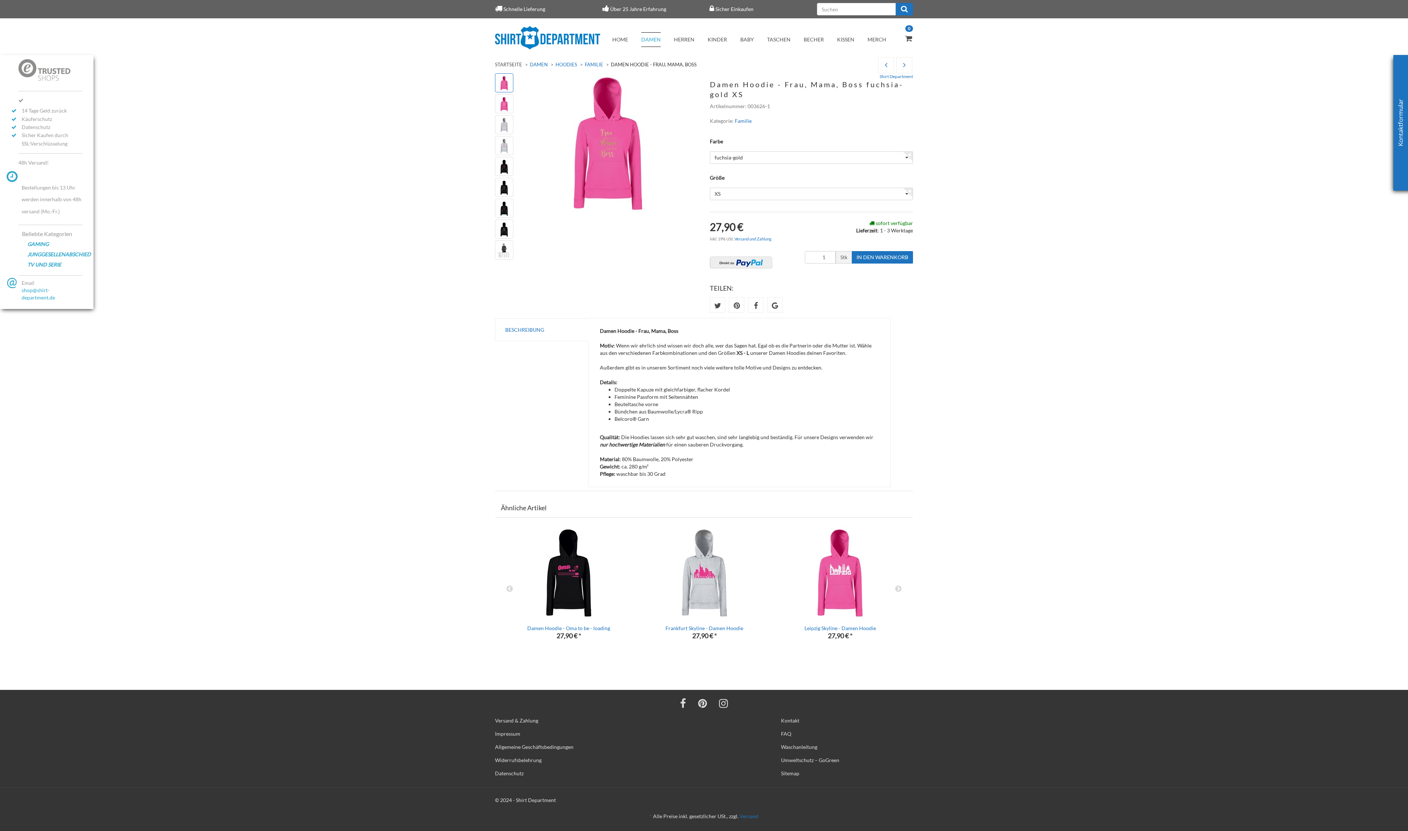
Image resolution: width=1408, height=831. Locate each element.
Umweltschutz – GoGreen (810, 760)
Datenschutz (509, 773)
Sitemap (790, 773)
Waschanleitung (799, 747)
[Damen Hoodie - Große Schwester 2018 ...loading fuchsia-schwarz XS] (886, 65)
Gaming (38, 244)
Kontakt (790, 720)
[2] (741, 262)
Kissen (845, 39)
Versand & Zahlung (516, 720)
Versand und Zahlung (752, 238)
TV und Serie (44, 264)
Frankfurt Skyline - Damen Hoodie (704, 628)
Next (898, 589)
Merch (877, 39)
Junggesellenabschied (54, 254)
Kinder (717, 39)
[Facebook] (683, 703)
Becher (814, 39)
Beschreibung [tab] (524, 330)
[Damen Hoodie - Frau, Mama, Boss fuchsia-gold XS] (904, 65)
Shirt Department (896, 76)
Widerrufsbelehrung (518, 760)
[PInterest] (702, 703)
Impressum (507, 734)
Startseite (508, 64)
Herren (684, 39)
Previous (509, 589)
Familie (594, 64)
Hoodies (566, 64)
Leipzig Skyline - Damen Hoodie (840, 628)
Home (620, 39)
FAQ (786, 734)
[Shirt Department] (547, 37)
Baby (747, 39)
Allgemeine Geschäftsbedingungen (534, 747)
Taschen (779, 39)
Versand (749, 816)
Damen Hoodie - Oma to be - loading (568, 628)
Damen (651, 39)
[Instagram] (723, 703)
